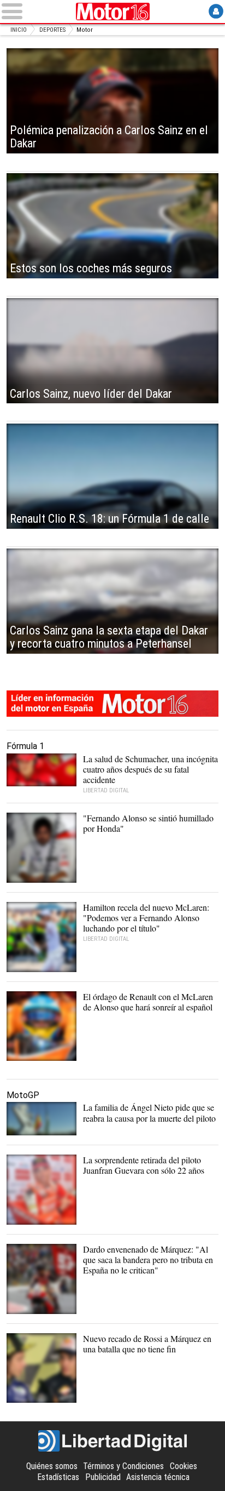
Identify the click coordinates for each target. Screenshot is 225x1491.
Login (216, 11)
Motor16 (112, 11)
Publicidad (103, 1477)
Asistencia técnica (158, 1477)
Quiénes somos (52, 1466)
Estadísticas (58, 1477)
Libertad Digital (112, 1441)
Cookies (183, 1466)
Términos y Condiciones (123, 1466)
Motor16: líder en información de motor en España (112, 703)
